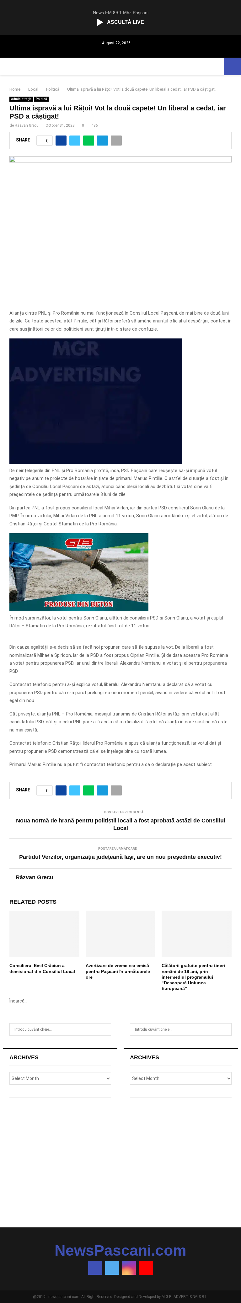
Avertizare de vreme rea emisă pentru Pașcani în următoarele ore (118, 971)
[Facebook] (95, 1268)
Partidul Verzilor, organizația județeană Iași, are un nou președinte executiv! (120, 857)
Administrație (21, 99)
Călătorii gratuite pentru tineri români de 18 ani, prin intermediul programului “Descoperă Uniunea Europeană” (193, 977)
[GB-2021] (78, 610)
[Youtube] (146, 1268)
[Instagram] (129, 1268)
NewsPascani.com (120, 1250)
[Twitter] (112, 1268)
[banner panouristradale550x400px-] (95, 462)
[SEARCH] (104, 1029)
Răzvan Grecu (27, 125)
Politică (41, 99)
